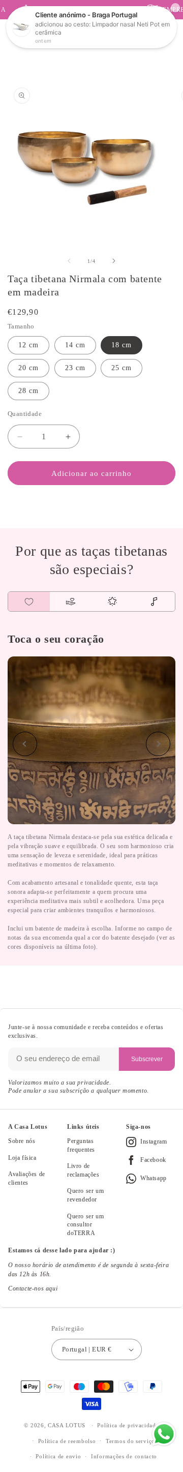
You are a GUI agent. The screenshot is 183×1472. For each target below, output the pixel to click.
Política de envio (58, 1456)
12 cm (28, 345)
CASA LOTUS (66, 1425)
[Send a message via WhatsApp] (164, 1434)
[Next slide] (158, 744)
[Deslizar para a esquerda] (69, 261)
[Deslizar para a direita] (114, 261)
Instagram (153, 1141)
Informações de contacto (124, 1456)
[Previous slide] (25, 744)
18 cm (121, 345)
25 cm (121, 368)
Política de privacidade (128, 1425)
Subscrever (147, 1059)
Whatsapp (153, 1178)
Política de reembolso (67, 1441)
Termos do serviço (130, 1441)
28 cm (28, 391)
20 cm (28, 368)
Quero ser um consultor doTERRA (85, 1225)
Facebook (153, 1159)
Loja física (22, 1157)
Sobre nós (21, 1141)
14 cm (75, 345)
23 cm (75, 368)
